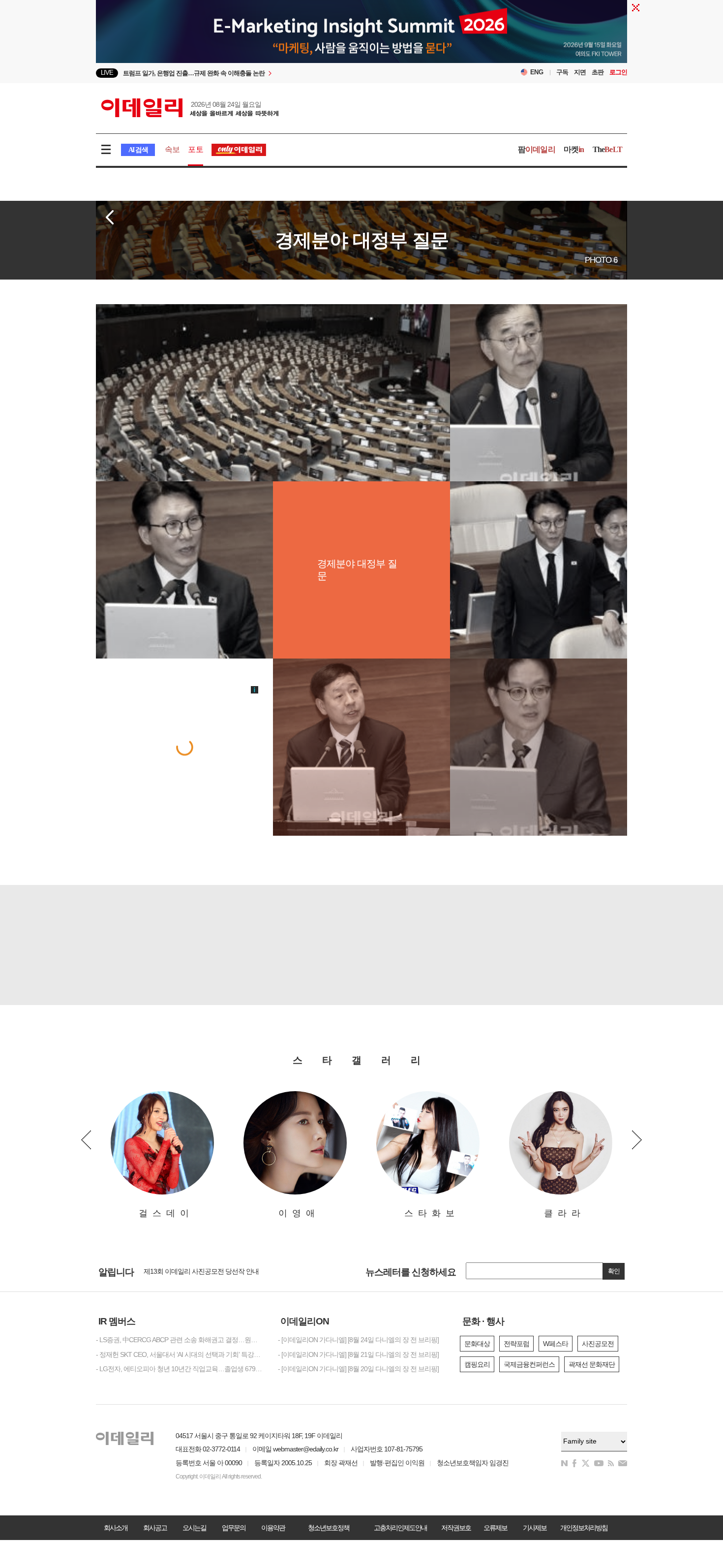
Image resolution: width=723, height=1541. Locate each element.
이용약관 (273, 1528)
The (607, 149)
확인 (614, 1271)
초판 (597, 72)
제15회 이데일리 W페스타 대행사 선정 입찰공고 (211, 1271)
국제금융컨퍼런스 (529, 1364)
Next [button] (637, 1140)
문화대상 (477, 1344)
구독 (562, 72)
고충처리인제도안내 (400, 1528)
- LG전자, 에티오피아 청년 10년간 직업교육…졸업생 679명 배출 (179, 1369)
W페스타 (555, 1344)
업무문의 (233, 1528)
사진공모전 (598, 1344)
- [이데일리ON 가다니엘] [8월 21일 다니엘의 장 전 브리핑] (358, 1354)
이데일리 (190, 108)
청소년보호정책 (328, 1528)
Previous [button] (86, 1140)
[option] (281, 73)
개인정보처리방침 (583, 1528)
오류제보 (495, 1528)
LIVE (107, 72)
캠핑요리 (477, 1364)
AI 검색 (138, 150)
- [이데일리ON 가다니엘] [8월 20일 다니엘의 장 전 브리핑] (358, 1369)
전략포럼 (516, 1344)
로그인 (618, 72)
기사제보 (534, 1528)
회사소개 (115, 1528)
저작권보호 (456, 1528)
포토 (195, 149)
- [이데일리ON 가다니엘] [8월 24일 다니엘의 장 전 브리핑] (358, 1340)
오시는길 (194, 1528)
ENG (536, 72)
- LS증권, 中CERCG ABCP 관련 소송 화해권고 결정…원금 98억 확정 (179, 1340)
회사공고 (155, 1528)
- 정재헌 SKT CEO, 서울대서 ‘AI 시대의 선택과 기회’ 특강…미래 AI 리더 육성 (179, 1354)
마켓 (574, 149)
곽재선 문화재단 (592, 1364)
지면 (580, 72)
